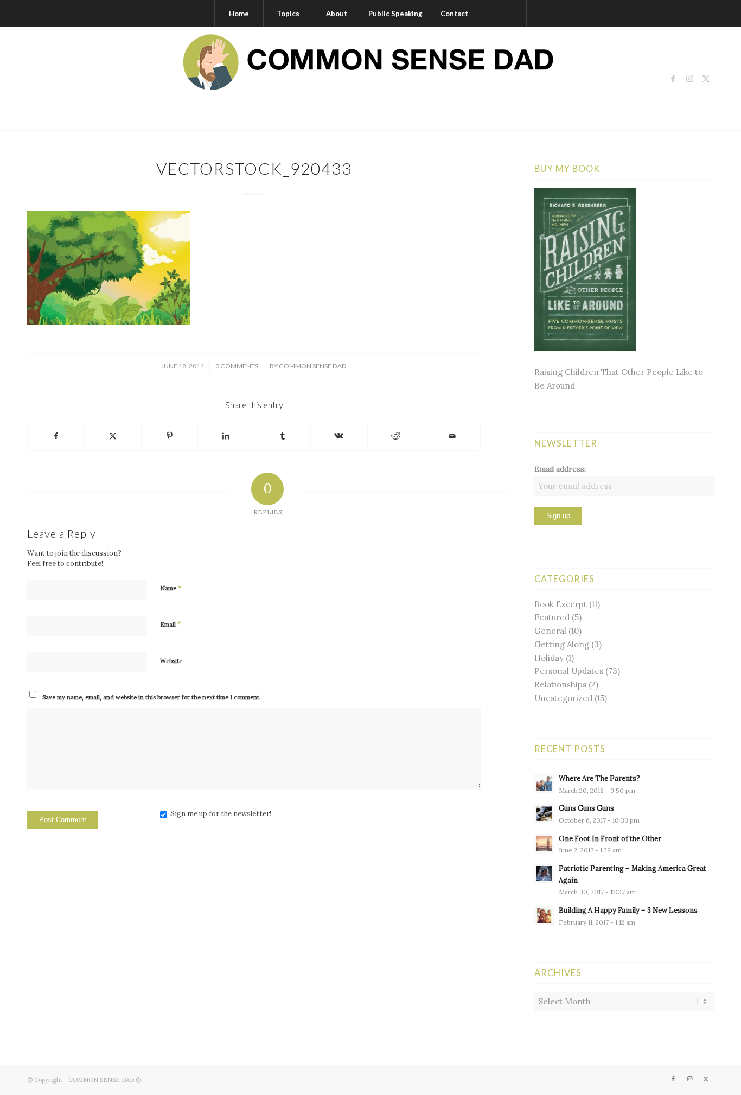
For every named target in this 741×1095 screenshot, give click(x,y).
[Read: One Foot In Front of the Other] (544, 844)
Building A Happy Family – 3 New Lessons (628, 910)
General (550, 631)
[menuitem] (238, 13)
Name (171, 588)
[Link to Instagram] (689, 79)
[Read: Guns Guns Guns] (544, 813)
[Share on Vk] (339, 436)
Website (171, 661)
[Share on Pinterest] (169, 436)
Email (170, 624)
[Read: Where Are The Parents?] (544, 783)
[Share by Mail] (452, 436)
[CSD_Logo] (370, 78)
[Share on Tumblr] (282, 436)
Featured (552, 617)
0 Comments (236, 366)
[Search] (502, 13)
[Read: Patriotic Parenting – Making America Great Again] (544, 873)
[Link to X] (706, 79)
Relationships (560, 684)
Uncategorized (563, 698)
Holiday (549, 658)
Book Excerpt (560, 604)
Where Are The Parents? (599, 778)
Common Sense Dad (313, 366)
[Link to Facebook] (673, 79)
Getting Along (561, 644)
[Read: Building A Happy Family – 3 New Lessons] (544, 915)
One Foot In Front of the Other (610, 838)
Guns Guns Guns (586, 808)
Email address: (560, 469)
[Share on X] (112, 436)
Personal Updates (568, 671)
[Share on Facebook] (56, 436)
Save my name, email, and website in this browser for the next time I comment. (151, 697)
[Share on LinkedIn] (226, 436)
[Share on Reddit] (396, 436)
